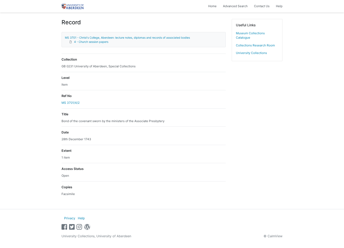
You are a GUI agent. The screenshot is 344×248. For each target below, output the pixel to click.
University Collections (251, 53)
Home (212, 6)
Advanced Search (235, 6)
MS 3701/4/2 (71, 103)
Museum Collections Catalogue (250, 35)
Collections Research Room (255, 45)
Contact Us (262, 6)
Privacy (69, 218)
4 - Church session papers (91, 41)
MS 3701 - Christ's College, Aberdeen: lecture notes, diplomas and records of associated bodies (127, 37)
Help (279, 6)
